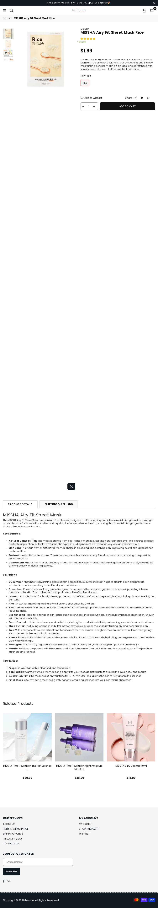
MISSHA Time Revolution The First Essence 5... (27, 767)
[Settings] (144, 10)
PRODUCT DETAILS (20, 504)
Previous (17, 259)
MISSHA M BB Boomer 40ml (131, 765)
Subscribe (11, 871)
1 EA (85, 83)
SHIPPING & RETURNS (59, 504)
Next (74, 259)
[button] (88, 38)
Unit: (86, 76)
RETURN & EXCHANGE (16, 829)
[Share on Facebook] (136, 98)
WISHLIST (84, 833)
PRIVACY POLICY (12, 839)
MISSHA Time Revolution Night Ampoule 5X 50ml (79, 767)
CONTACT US (11, 843)
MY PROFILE (85, 824)
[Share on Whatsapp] (149, 98)
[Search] (11, 10)
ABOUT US (9, 824)
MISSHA (85, 28)
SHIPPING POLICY (13, 833)
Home (6, 18)
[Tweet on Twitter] (143, 98)
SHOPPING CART (89, 829)
